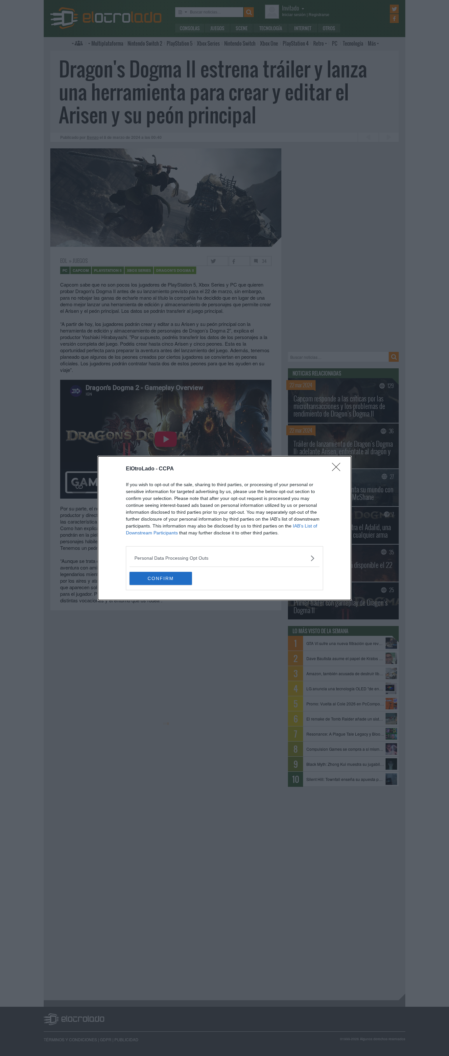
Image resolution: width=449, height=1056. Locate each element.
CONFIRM (161, 578)
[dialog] (224, 528)
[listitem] (224, 558)
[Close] (338, 469)
